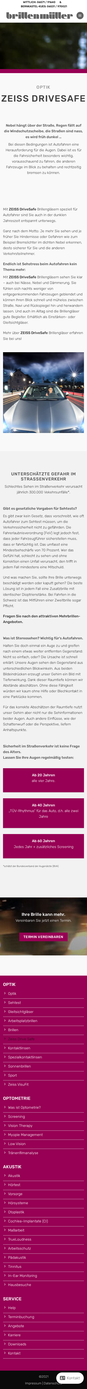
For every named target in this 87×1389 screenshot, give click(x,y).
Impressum (33, 1383)
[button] (80, 15)
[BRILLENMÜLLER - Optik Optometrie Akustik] (39, 15)
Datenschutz (53, 1383)
